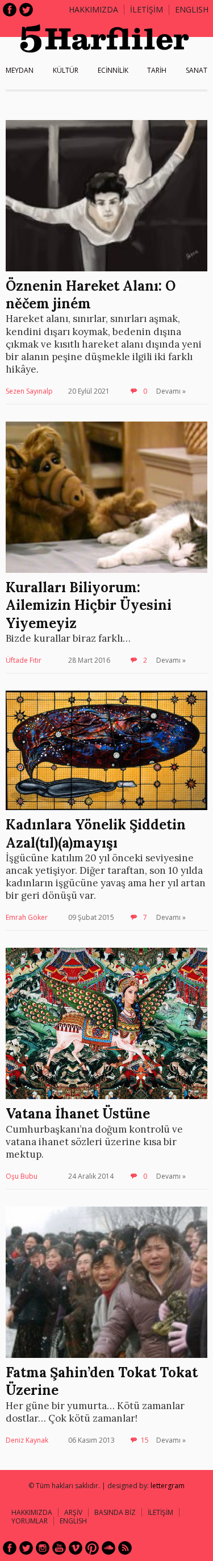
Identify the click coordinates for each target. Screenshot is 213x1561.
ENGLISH (191, 9)
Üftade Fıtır (23, 660)
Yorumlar (29, 1521)
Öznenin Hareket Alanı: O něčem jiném (91, 294)
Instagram (42, 1548)
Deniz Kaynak (27, 1440)
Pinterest (92, 1548)
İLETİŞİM (146, 9)
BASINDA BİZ (115, 1512)
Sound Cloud (108, 1548)
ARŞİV (73, 1512)
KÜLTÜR (65, 70)
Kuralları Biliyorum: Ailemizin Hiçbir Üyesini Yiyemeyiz (89, 605)
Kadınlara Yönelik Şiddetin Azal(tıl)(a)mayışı (96, 833)
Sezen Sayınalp (29, 391)
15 (145, 1440)
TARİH (156, 70)
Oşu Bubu (21, 1176)
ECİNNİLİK (113, 70)
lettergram (168, 1485)
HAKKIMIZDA (31, 1512)
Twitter (26, 9)
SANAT (196, 70)
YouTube (59, 1548)
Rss (125, 1548)
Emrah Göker (27, 917)
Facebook (9, 9)
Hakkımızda (93, 9)
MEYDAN (20, 70)
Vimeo (75, 1548)
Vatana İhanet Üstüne (78, 1113)
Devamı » (171, 391)
